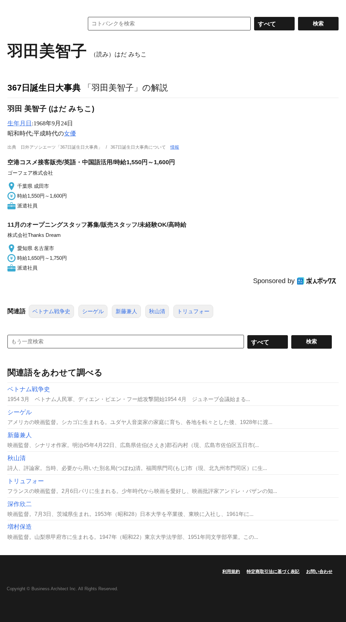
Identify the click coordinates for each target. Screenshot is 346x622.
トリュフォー (193, 311)
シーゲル (93, 311)
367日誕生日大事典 (44, 87)
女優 (70, 133)
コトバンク (40, 23)
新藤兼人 (126, 311)
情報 (174, 147)
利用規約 (231, 571)
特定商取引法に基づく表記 (273, 571)
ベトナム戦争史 (51, 311)
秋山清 (157, 311)
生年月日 (19, 123)
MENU (14, 7)
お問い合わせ (319, 571)
